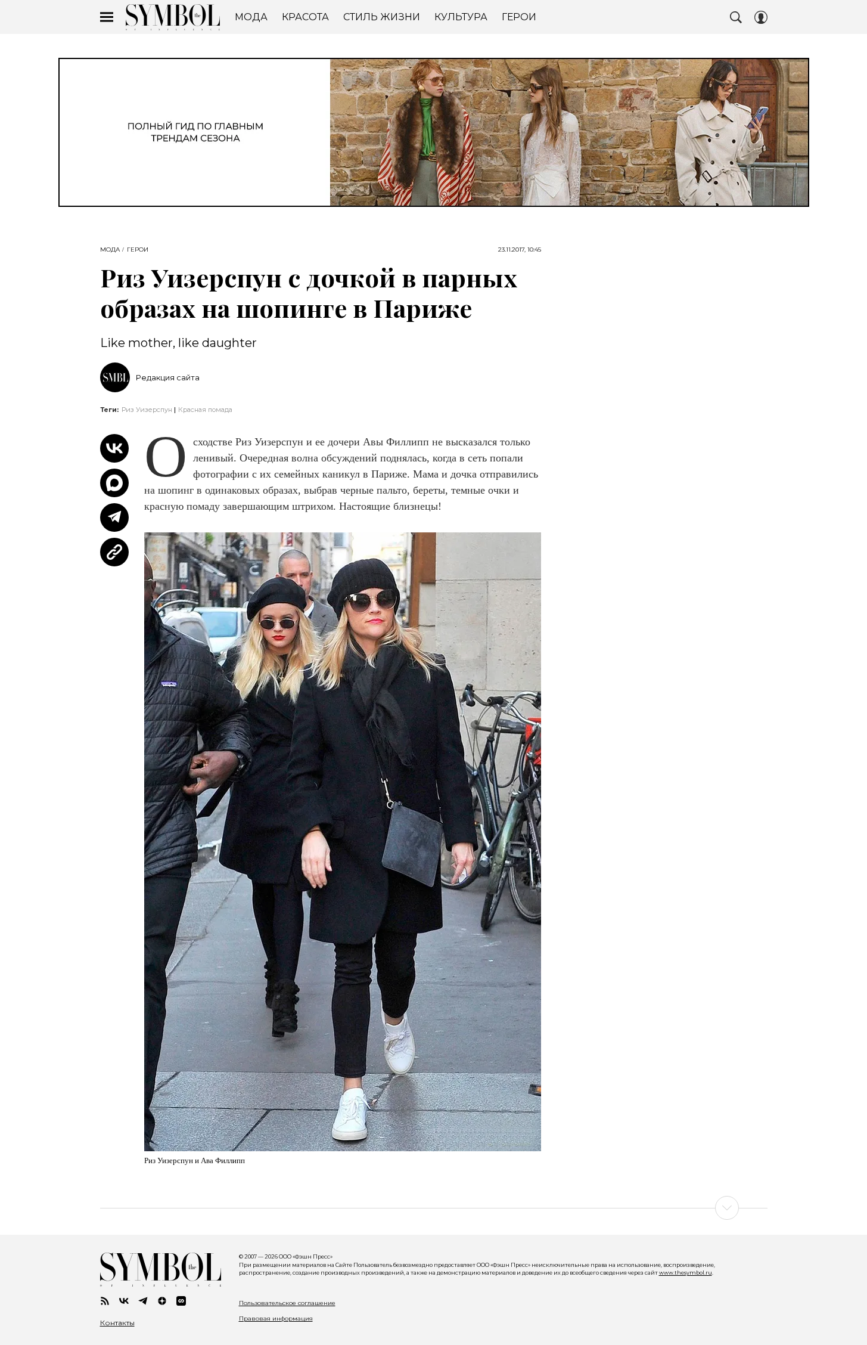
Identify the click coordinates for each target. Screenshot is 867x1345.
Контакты (117, 1323)
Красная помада (205, 409)
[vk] (124, 1301)
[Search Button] (735, 17)
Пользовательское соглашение (287, 1303)
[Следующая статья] (433, 1208)
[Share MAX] (114, 483)
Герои (137, 249)
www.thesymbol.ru (685, 1272)
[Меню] (106, 17)
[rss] (105, 1301)
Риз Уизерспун (147, 409)
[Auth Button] (760, 17)
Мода (110, 249)
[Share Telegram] (114, 517)
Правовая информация (276, 1318)
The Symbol (172, 17)
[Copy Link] (114, 552)
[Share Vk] (114, 448)
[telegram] (143, 1301)
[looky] (181, 1301)
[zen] (162, 1301)
